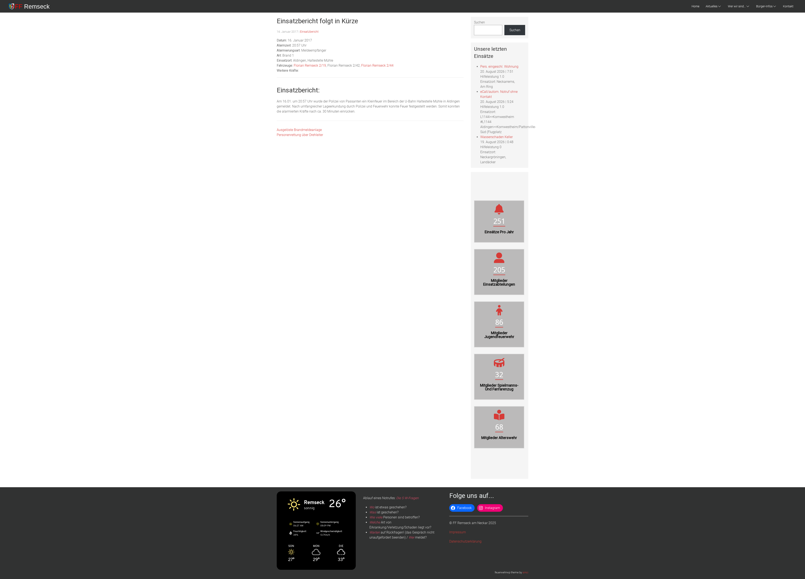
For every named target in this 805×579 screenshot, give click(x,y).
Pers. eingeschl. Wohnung (499, 67)
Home (695, 6)
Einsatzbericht (309, 31)
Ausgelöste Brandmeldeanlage (299, 130)
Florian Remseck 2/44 (377, 65)
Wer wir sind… (737, 6)
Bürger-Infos (764, 6)
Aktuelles (711, 6)
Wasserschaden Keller (496, 137)
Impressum (457, 532)
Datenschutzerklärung (465, 541)
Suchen (479, 22)
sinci (525, 572)
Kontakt (788, 6)
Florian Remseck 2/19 (310, 65)
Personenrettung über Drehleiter (300, 135)
